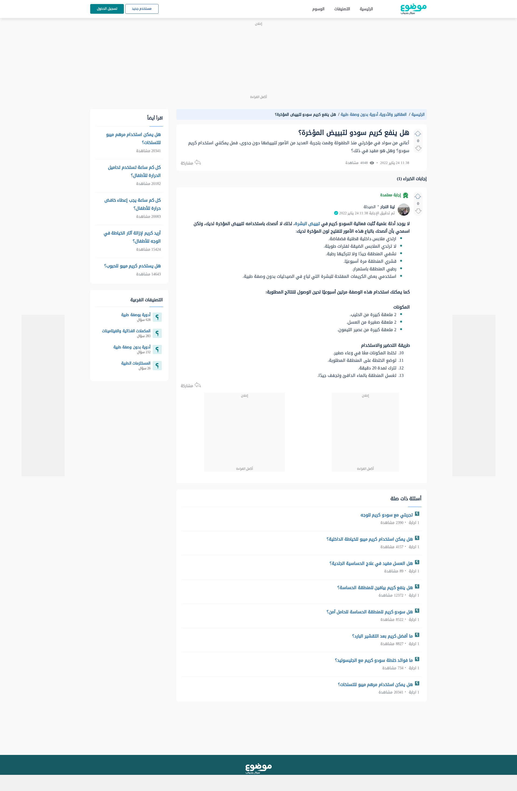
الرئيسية (366, 9)
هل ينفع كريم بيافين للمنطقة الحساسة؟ (375, 587)
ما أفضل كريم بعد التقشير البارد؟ (383, 636)
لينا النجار (387, 207)
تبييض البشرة (307, 223)
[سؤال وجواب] (259, 768)
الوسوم (318, 9)
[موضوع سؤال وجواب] (414, 9)
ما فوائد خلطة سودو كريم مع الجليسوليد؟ (374, 660)
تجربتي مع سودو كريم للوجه (387, 515)
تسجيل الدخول (107, 9)
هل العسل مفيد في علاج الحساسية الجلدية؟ (372, 563)
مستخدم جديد (142, 9)
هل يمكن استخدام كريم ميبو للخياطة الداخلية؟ (370, 539)
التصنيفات (342, 9)
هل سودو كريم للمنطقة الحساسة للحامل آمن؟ (370, 612)
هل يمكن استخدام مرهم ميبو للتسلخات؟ (376, 684)
